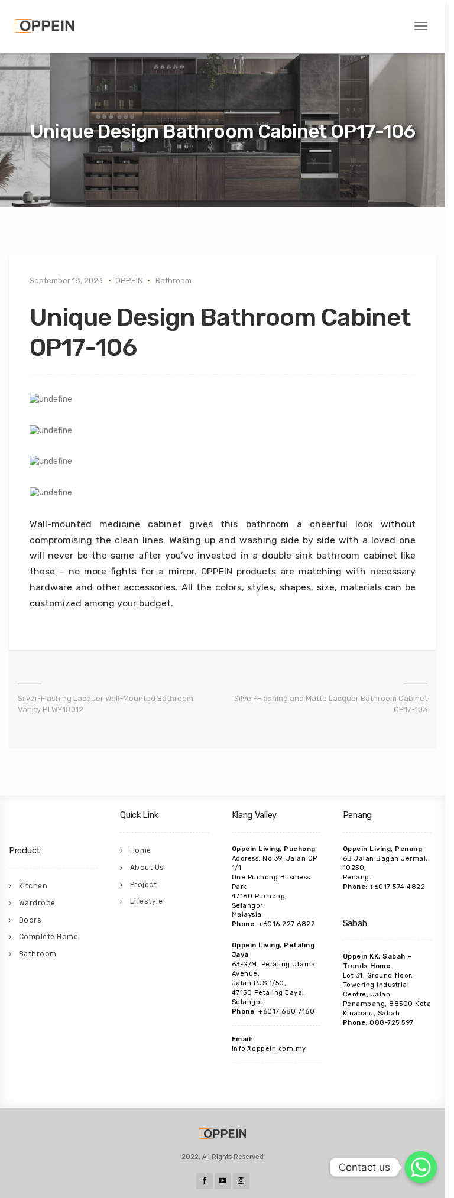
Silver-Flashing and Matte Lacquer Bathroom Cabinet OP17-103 (330, 704)
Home (140, 850)
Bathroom (173, 280)
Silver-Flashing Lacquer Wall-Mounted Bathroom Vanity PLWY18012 (105, 704)
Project (143, 885)
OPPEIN (129, 280)
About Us (147, 867)
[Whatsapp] (421, 1167)
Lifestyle (146, 901)
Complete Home (49, 937)
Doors (30, 920)
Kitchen (33, 886)
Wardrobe (37, 903)
